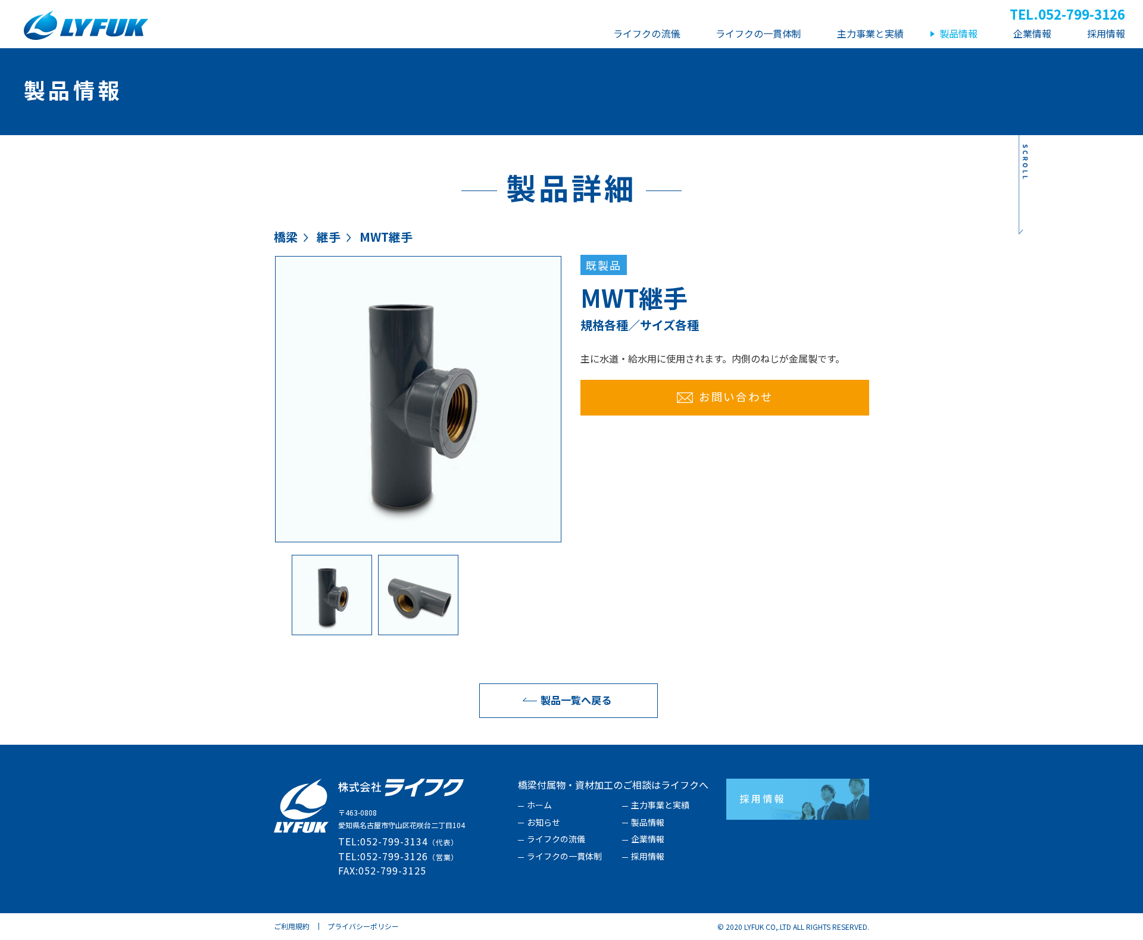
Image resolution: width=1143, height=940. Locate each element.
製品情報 (647, 822)
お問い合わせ (736, 396)
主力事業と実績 (660, 805)
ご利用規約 (292, 926)
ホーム (539, 805)
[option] (418, 399)
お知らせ (543, 822)
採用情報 (647, 856)
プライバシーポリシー (363, 926)
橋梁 (286, 236)
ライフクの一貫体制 (564, 856)
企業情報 (647, 839)
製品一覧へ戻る (576, 699)
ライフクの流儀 (556, 839)
